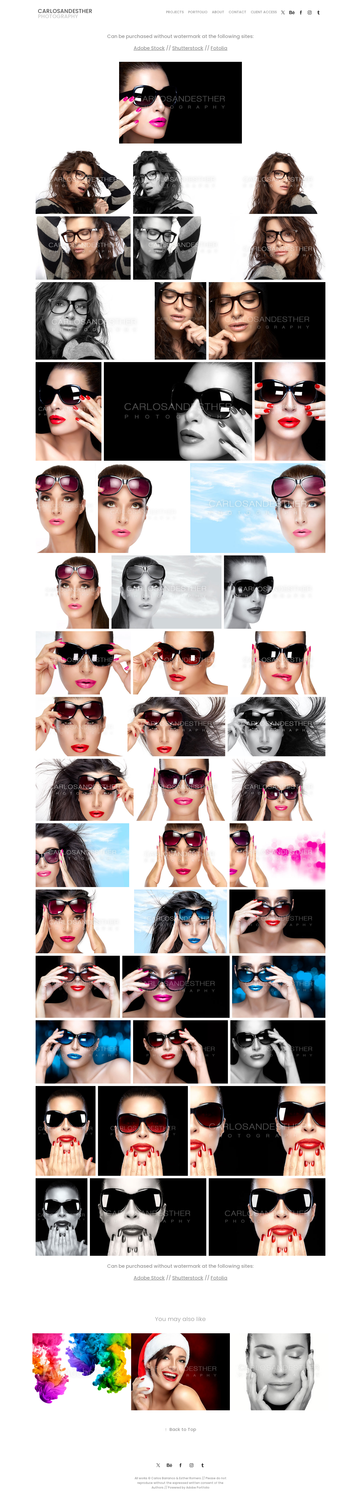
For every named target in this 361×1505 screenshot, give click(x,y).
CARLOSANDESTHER (65, 11)
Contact (237, 12)
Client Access (264, 12)
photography (58, 16)
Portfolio (198, 12)
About (218, 12)
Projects (175, 12)
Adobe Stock (149, 48)
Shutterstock (187, 48)
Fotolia (219, 48)
